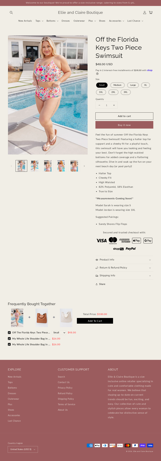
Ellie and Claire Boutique (143, 451)
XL (145, 85)
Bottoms (12, 387)
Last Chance (14, 420)
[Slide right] (84, 165)
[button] (11, 12)
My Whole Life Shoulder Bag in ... (31, 338)
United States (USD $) (20, 449)
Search (61, 376)
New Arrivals (14, 376)
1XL (101, 92)
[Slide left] (11, 165)
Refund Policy (65, 393)
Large (133, 85)
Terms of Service (66, 404)
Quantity (100, 99)
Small (102, 85)
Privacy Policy (65, 387)
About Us (63, 409)
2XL (113, 92)
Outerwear (13, 398)
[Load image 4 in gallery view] (61, 166)
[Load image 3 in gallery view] (48, 166)
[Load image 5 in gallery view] (74, 166)
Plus (10, 404)
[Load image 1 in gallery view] (21, 166)
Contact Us (64, 382)
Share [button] (102, 284)
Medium (118, 85)
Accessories (14, 415)
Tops (10, 382)
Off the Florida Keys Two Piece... (31, 332)
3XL (126, 92)
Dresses (12, 393)
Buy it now (124, 125)
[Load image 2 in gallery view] (34, 166)
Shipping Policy (66, 398)
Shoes (11, 409)
